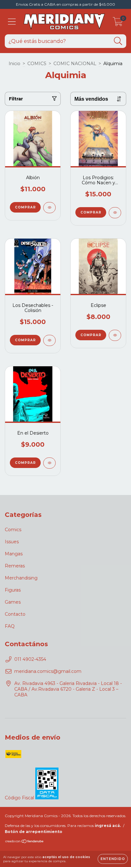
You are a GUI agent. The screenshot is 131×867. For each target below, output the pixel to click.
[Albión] (49, 207)
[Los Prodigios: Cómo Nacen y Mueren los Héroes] (115, 212)
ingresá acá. (108, 825)
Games (13, 602)
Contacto (15, 614)
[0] (118, 23)
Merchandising (21, 578)
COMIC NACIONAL (74, 63)
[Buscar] (118, 41)
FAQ (10, 626)
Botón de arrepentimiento (33, 831)
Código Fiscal (20, 798)
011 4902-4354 (30, 659)
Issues (12, 542)
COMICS (36, 63)
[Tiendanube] (25, 842)
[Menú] (12, 21)
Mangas (14, 554)
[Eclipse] (115, 335)
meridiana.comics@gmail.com (47, 671)
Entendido (112, 859)
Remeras (15, 566)
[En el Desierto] (49, 463)
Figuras (13, 590)
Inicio (14, 63)
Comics (13, 529)
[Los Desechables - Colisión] (49, 340)
